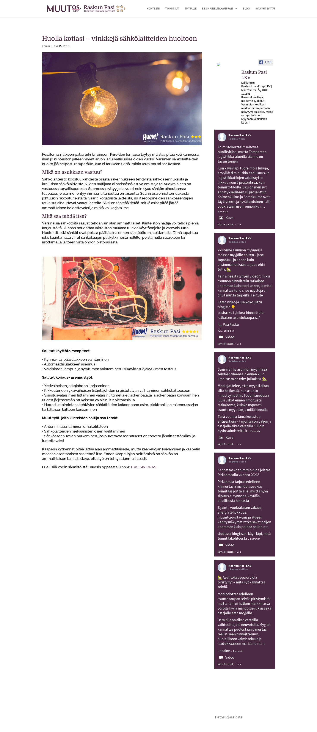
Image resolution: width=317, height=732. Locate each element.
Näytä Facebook (226, 224)
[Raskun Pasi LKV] (227, 66)
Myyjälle (191, 8)
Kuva (229, 217)
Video (229, 337)
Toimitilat (172, 8)
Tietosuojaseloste (228, 717)
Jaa (239, 224)
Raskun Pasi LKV (239, 135)
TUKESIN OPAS (143, 467)
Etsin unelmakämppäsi (217, 8)
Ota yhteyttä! (265, 8)
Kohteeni (153, 8)
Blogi (247, 8)
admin (46, 46)
